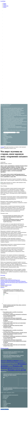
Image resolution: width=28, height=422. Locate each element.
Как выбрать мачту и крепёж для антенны (13, 120)
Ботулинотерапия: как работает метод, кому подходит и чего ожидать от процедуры (13, 109)
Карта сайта (6, 396)
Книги (4, 36)
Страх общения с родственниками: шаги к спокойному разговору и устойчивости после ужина (13, 291)
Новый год (6, 98)
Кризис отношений (8, 46)
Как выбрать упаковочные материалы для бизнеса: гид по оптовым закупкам (15, 124)
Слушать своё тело (8, 94)
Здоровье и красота (8, 33)
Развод (5, 88)
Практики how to (7, 65)
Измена (5, 91)
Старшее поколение (8, 78)
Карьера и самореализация (10, 42)
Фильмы (5, 81)
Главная (2, 147)
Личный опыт (6, 10)
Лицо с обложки (7, 49)
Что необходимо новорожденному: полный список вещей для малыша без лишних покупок (15, 122)
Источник (3, 275)
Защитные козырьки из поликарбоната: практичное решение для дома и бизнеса (15, 374)
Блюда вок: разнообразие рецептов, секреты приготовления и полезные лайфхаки (13, 111)
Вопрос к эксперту (8, 26)
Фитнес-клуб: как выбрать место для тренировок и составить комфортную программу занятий (15, 118)
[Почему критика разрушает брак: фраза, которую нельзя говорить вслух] (10, 303)
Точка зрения (6, 20)
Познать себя (6, 62)
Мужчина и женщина (8, 52)
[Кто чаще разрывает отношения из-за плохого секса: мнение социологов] (10, 386)
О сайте (5, 398)
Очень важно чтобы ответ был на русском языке (14, 130)
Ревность (5, 68)
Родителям (6, 72)
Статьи (5, 13)
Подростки (6, 59)
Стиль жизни (6, 17)
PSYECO (5, 101)
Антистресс (6, 23)
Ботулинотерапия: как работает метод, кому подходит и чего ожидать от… (13, 352)
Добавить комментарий (6, 284)
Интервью (5, 39)
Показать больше (4, 348)
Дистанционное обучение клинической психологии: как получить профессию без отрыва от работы (14, 127)
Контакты (5, 397)
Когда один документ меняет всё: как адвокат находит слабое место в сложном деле (13, 113)
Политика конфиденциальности (10, 394)
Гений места (6, 30)
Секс (4, 75)
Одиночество (6, 55)
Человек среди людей (8, 85)
